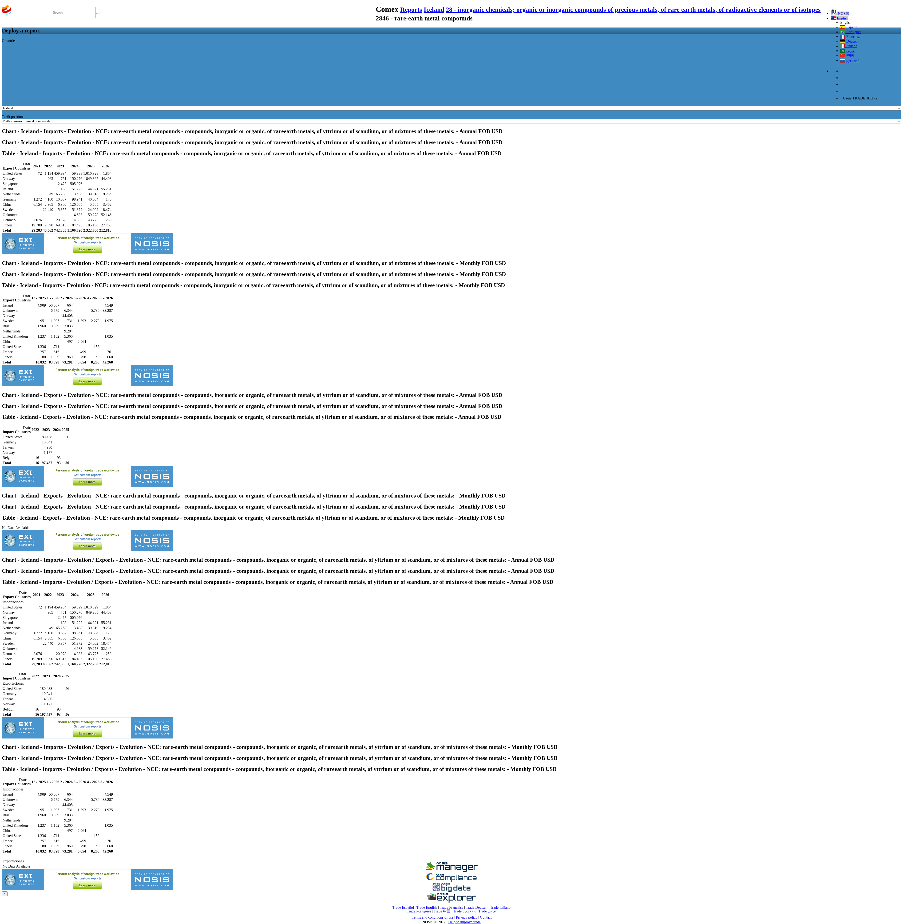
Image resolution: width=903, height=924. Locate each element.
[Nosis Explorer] (451, 901)
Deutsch (852, 41)
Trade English (426, 907)
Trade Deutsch (476, 907)
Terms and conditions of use (432, 917)
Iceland (434, 9)
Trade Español (403, 907)
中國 (849, 55)
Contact (485, 917)
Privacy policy (467, 917)
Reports (411, 9)
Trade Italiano (500, 907)
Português (853, 32)
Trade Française (451, 907)
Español (851, 27)
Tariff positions (13, 117)
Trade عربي (487, 911)
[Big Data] (451, 891)
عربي (850, 51)
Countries (9, 41)
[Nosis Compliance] (451, 881)
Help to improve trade (464, 922)
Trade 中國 (442, 911)
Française (852, 37)
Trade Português (419, 911)
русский (852, 61)
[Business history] (451, 871)
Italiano (851, 46)
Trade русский (464, 911)
